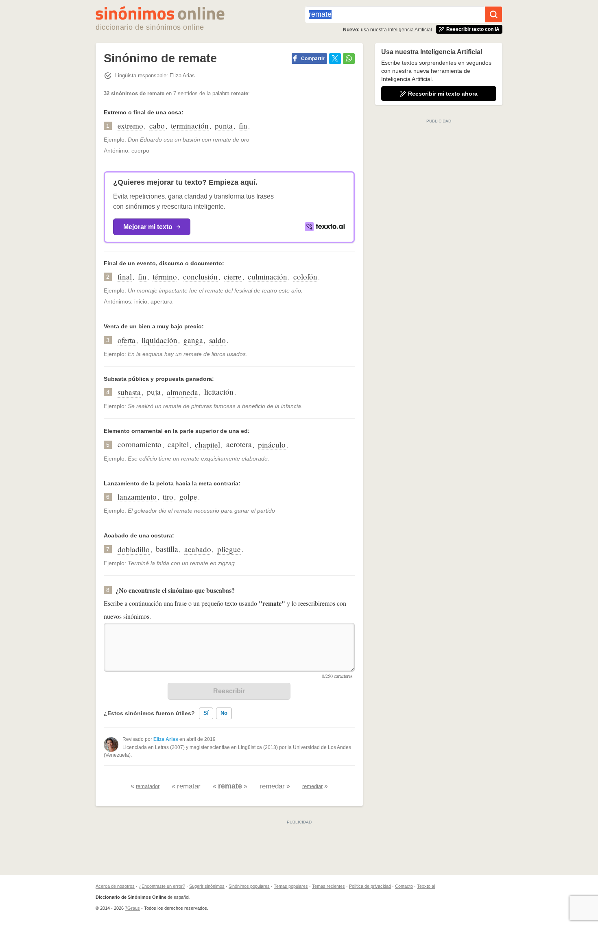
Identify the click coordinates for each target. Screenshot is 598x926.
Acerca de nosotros (115, 886)
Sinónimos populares (249, 886)
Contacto (404, 886)
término (165, 276)
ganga (193, 340)
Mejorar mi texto (147, 226)
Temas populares (291, 886)
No (223, 713)
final (125, 276)
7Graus (132, 908)
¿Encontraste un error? (162, 886)
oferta (126, 340)
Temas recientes (328, 886)
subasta (129, 392)
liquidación (159, 340)
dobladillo (134, 549)
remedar (272, 786)
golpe (188, 496)
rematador (147, 786)
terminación (190, 125)
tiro (168, 496)
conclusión (200, 276)
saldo (217, 340)
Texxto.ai (426, 886)
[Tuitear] (335, 58)
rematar (189, 786)
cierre (233, 276)
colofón (305, 276)
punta (224, 125)
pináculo (272, 444)
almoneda (182, 392)
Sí (206, 713)
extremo (130, 125)
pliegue (229, 549)
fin (243, 125)
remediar (312, 786)
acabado (197, 549)
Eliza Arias (165, 739)
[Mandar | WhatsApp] (349, 58)
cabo (157, 125)
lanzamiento (137, 496)
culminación (267, 276)
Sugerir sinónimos (207, 886)
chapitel (207, 444)
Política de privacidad (370, 886)
